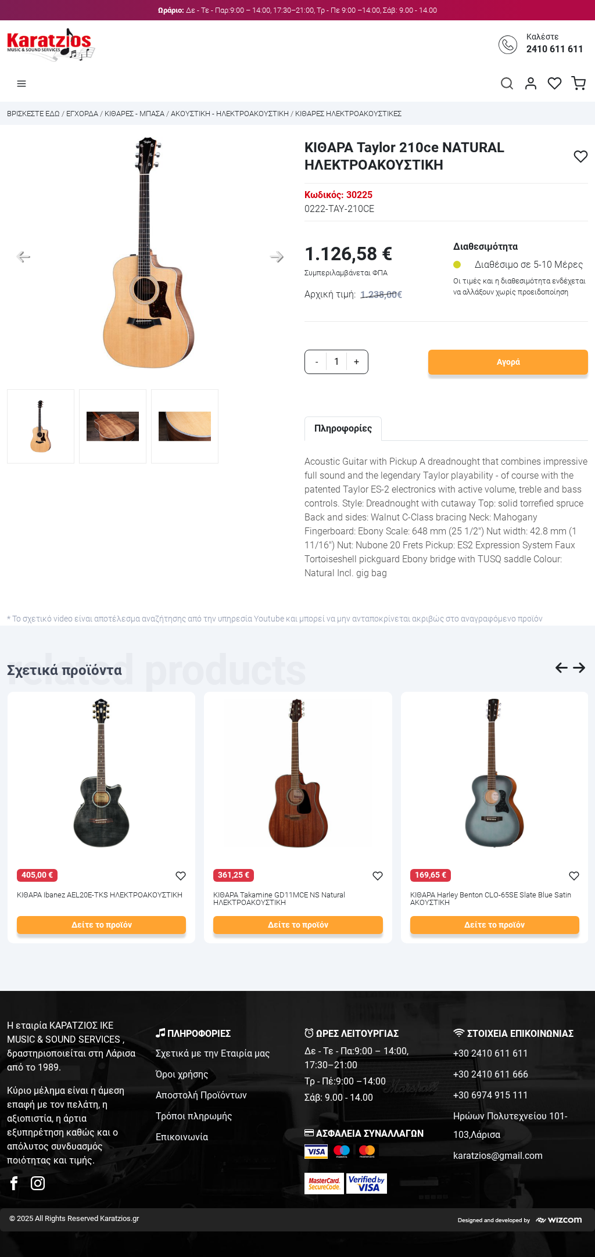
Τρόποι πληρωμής (194, 1116)
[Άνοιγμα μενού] (21, 83)
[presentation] (562, 669)
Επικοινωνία (182, 1137)
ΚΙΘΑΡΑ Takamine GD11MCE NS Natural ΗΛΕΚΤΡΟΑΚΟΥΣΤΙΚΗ (279, 899)
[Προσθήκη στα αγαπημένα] (581, 156)
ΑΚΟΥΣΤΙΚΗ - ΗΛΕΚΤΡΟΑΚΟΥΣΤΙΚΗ (230, 113)
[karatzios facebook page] (18, 1186)
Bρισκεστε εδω (34, 113)
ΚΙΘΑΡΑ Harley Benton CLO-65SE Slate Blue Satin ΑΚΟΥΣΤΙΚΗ (490, 899)
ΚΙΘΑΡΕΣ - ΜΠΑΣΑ (135, 113)
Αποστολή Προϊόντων (201, 1095)
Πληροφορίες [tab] (343, 428)
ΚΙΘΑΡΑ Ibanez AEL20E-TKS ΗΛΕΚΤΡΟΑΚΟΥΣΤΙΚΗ (99, 895)
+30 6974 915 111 (490, 1095)
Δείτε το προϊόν (101, 925)
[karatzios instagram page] (37, 1186)
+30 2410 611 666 (490, 1074)
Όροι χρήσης (182, 1074)
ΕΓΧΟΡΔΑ (82, 113)
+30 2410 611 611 (490, 1053)
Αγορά (508, 362)
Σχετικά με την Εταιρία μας (213, 1053)
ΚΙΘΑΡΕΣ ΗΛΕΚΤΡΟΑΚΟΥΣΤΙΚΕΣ (348, 113)
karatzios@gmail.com (498, 1155)
